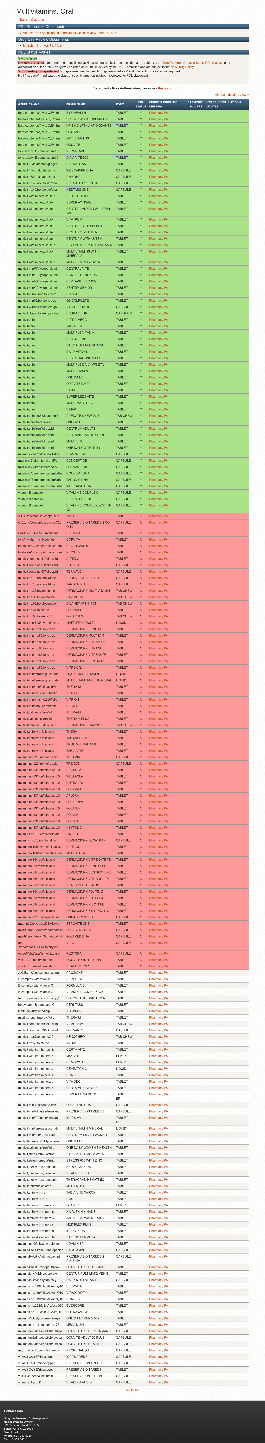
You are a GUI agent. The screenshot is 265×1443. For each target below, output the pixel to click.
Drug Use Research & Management (26, 1418)
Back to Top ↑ (132, 1390)
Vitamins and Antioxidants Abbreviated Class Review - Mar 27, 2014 (70, 33)
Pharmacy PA (158, 112)
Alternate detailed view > (232, 94)
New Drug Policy (182, 67)
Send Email (11, 1432)
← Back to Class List (30, 19)
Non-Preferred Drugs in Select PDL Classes (193, 62)
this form (164, 88)
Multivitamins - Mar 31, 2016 (42, 45)
